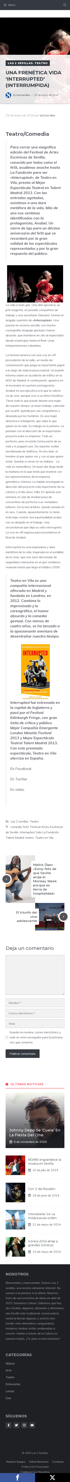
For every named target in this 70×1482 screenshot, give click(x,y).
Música (10, 1363)
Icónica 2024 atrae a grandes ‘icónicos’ (43, 1243)
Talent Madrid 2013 (40, 743)
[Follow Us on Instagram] (24, 1425)
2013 (27, 193)
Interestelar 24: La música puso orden (42, 1216)
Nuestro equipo (15, 1461)
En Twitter (18, 779)
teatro (29, 837)
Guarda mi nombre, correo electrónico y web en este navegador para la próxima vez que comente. (36, 1037)
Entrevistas (13, 1384)
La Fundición (21, 172)
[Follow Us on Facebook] (9, 1425)
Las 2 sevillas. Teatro (28, 63)
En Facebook (21, 768)
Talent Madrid (15, 837)
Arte (9, 1370)
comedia (16, 827)
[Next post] (63, 916)
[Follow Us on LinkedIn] (32, 1425)
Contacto (58, 1461)
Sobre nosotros (39, 1461)
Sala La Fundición (47, 832)
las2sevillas (23, 94)
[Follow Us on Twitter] (16, 1425)
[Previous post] (6, 879)
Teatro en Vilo (22, 580)
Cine (8, 1398)
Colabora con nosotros (35, 1472)
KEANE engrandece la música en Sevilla (44, 1161)
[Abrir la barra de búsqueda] (65, 5)
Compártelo (17, 1477)
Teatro (10, 1377)
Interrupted (20, 702)
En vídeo (17, 789)
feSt (13, 167)
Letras (10, 1391)
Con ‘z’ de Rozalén (41, 1189)
